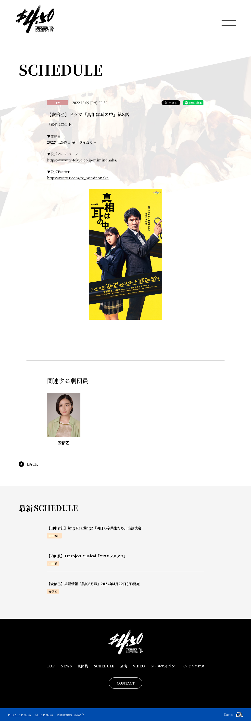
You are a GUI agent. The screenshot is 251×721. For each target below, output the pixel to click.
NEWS (66, 666)
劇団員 (83, 666)
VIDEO (139, 666)
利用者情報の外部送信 (70, 715)
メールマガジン (163, 666)
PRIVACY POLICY (19, 715)
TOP (51, 666)
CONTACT (126, 683)
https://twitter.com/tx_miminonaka (78, 177)
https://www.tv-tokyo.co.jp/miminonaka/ (82, 160)
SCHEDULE (104, 666)
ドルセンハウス (192, 666)
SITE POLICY (44, 715)
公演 (123, 666)
